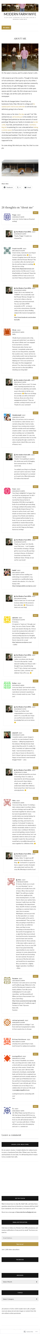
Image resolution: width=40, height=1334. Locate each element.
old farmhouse (17, 117)
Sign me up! (20, 1244)
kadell (14, 570)
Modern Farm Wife (20, 14)
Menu (7, 28)
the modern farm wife (23, 380)
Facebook (20, 1259)
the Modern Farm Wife (23, 232)
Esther (14, 683)
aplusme (15, 618)
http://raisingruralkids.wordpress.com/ (24, 586)
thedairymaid (16, 415)
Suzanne (15, 978)
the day (21, 114)
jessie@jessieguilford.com (21, 1090)
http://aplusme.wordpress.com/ (22, 642)
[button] (20, 164)
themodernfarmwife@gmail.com (26, 1212)
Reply (35, 212)
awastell (15, 733)
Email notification (20, 1222)
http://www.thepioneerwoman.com (23, 269)
